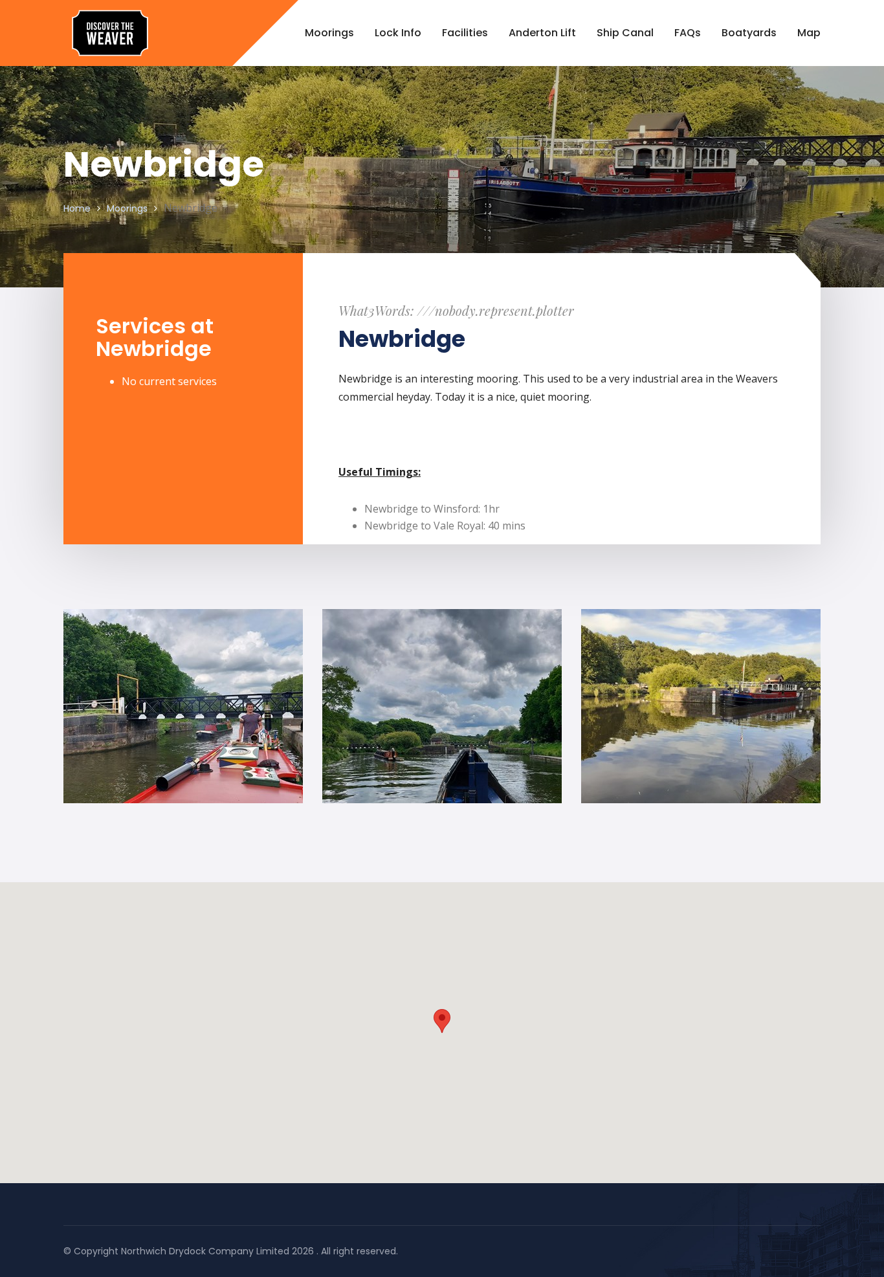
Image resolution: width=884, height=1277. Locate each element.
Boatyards (749, 32)
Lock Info (398, 32)
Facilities (465, 32)
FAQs (687, 32)
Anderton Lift (542, 32)
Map (809, 32)
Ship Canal (625, 32)
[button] (442, 1021)
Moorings (329, 32)
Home (77, 208)
